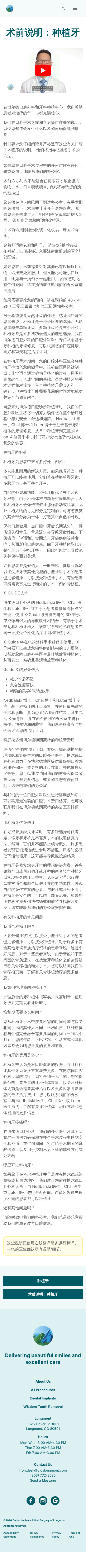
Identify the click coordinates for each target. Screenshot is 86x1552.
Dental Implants (43, 1398)
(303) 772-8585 (43, 1475)
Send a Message (43, 1480)
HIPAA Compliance (37, 1534)
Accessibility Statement (11, 1534)
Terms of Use (74, 1534)
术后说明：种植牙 (43, 1294)
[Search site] (63, 8)
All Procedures (43, 1390)
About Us (43, 1381)
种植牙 (43, 1281)
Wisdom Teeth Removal (43, 1406)
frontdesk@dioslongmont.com (43, 1470)
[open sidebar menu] (75, 8)
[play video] (43, 70)
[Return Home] (9, 8)
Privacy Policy (56, 1534)
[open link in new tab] (31, 1500)
